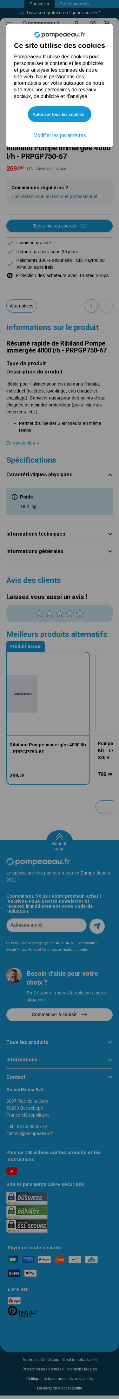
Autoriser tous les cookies (58, 114)
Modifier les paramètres (59, 135)
